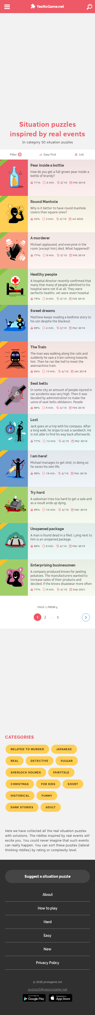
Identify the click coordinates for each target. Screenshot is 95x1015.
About (48, 895)
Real (14, 761)
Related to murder (27, 749)
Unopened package (47, 541)
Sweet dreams (47, 323)
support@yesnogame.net (47, 989)
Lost (47, 432)
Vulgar (67, 761)
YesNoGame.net (50, 7)
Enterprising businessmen (47, 577)
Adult (51, 807)
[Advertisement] (47, 63)
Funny (47, 795)
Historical (20, 795)
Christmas (20, 784)
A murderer (47, 250)
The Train (47, 359)
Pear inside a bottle (47, 178)
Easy (47, 935)
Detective (39, 761)
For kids (48, 784)
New (47, 949)
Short (73, 784)
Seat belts (47, 396)
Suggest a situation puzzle (47, 876)
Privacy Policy (47, 963)
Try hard (47, 505)
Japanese (64, 749)
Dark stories (22, 807)
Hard (48, 922)
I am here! (47, 468)
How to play (48, 908)
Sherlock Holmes (26, 772)
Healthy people (47, 287)
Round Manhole (47, 214)
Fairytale (61, 772)
